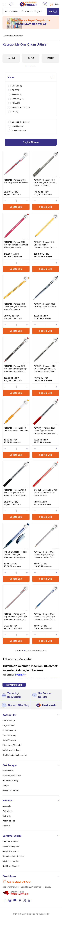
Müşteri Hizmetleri (10, 790)
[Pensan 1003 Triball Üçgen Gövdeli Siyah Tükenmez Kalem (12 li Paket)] (16, 474)
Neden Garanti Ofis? (11, 775)
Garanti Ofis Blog (18, 705)
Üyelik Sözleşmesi (10, 846)
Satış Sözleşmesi (10, 851)
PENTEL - (38, 552)
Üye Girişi (6, 816)
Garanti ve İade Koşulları (13, 856)
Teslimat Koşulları (10, 841)
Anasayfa (6, 806)
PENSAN (41, 679)
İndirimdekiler (8, 821)
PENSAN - (9, 180)
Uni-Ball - (38, 490)
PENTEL (55, 679)
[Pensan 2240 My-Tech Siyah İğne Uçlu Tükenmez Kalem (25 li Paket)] (45, 350)
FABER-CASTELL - (12, 552)
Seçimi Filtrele (31, 142)
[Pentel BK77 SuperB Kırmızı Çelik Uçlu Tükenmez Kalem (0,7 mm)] (16, 598)
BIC (20, 679)
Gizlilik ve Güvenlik (11, 866)
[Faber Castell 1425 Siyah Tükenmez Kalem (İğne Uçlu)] (16, 536)
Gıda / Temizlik (9, 740)
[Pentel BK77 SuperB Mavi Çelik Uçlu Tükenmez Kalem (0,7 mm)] (45, 598)
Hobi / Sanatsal (9, 730)
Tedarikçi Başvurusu (14, 695)
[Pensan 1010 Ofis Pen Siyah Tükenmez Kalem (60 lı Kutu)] (16, 288)
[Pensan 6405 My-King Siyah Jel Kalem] (45, 288)
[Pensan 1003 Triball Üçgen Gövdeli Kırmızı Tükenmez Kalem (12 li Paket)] (45, 412)
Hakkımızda (49, 705)
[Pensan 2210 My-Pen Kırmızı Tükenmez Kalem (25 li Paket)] (16, 226)
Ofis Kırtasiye (8, 720)
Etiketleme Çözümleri (12, 745)
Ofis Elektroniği (9, 735)
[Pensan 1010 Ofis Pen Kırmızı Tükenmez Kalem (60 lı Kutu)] (45, 226)
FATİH (29, 679)
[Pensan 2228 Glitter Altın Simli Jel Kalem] (16, 412)
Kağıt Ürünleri (8, 725)
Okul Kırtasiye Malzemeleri (14, 755)
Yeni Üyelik (7, 811)
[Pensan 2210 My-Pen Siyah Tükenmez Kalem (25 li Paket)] (45, 164)
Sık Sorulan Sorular (45, 695)
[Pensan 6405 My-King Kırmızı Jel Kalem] (16, 164)
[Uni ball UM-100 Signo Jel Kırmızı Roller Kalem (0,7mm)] (45, 474)
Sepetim (6, 826)
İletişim (5, 785)
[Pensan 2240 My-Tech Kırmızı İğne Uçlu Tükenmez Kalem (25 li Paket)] (16, 350)
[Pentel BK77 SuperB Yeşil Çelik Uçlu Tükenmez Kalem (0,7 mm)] (45, 536)
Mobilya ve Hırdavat (11, 750)
